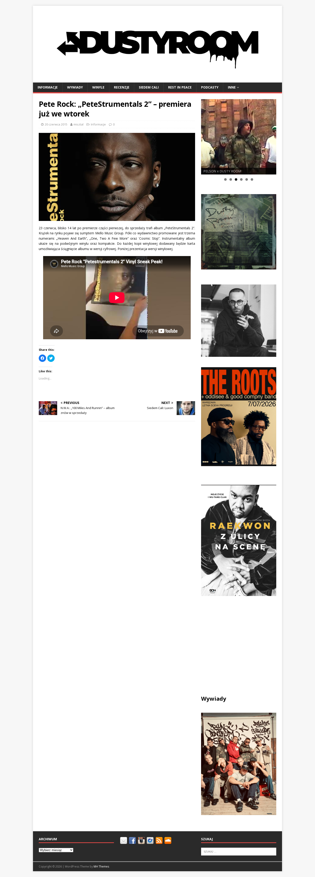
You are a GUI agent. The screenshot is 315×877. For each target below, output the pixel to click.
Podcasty (209, 87)
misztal (78, 124)
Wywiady (75, 87)
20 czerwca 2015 (56, 124)
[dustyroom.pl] (157, 79)
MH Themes (101, 866)
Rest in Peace (180, 87)
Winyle (98, 87)
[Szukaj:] (238, 851)
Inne (232, 87)
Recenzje (121, 87)
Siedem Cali (149, 87)
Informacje (48, 87)
